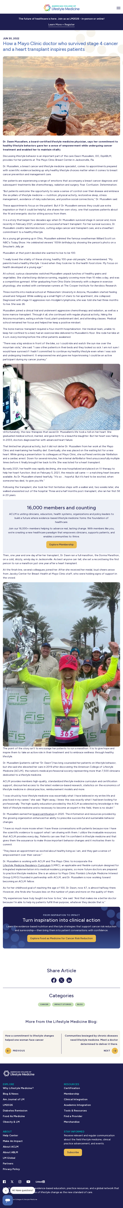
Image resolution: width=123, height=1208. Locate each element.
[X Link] (12, 1181)
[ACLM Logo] (61, 8)
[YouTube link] (28, 1181)
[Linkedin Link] (40, 1181)
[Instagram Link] (19, 1181)
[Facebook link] (4, 1181)
